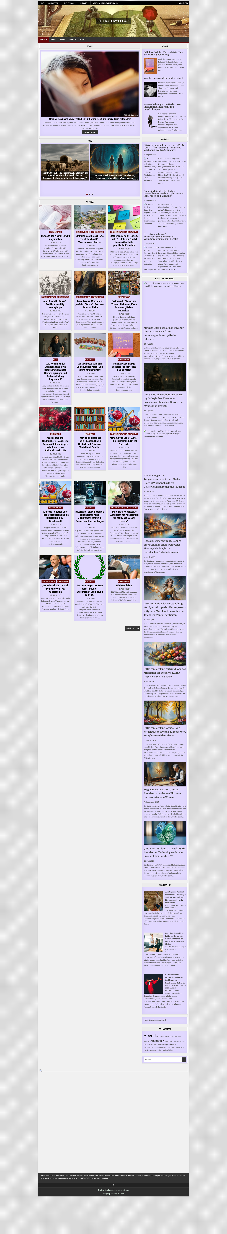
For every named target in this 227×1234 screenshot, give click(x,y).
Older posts (131, 628)
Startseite (43, 39)
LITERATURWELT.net (113, 21)
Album (160, 1050)
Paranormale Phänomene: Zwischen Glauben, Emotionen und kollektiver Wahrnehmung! (114, 176)
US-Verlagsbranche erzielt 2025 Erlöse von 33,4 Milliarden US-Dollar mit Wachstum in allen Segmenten (164, 147)
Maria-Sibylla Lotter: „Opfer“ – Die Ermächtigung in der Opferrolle (124, 441)
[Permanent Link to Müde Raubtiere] (124, 567)
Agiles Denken (164, 1036)
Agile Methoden (159, 1044)
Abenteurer (162, 1047)
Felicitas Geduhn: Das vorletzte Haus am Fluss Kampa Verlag (124, 366)
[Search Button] (113, 1185)
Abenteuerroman (179, 1041)
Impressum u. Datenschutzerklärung (105, 3)
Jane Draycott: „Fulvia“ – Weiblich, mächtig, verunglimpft (55, 304)
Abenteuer (157, 1040)
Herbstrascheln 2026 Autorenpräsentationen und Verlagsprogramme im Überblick (161, 236)
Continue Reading (90, 132)
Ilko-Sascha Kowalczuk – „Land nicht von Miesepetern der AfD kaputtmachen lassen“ (124, 516)
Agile (171, 1036)
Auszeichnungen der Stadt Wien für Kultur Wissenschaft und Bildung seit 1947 (90, 590)
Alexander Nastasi (174, 1047)
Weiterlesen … (176, 359)
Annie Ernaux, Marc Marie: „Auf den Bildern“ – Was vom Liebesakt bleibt (89, 304)
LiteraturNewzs (55, 232)
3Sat (157, 1036)
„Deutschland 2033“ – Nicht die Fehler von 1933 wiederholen (55, 588)
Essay (82, 39)
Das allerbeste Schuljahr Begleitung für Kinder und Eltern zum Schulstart (90, 366)
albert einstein (148, 1044)
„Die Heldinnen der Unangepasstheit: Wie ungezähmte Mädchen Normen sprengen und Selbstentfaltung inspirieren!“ (55, 371)
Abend (150, 1036)
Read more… (177, 130)
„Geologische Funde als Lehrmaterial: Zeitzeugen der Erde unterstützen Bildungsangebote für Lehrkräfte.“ (175, 897)
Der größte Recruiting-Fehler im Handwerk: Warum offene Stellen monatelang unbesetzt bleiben (174, 938)
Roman (62, 39)
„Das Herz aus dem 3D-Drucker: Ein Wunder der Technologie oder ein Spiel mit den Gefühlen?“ (164, 852)
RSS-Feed (171, 905)
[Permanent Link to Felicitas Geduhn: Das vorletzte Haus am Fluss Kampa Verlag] (124, 345)
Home (42, 3)
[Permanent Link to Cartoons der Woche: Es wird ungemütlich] (55, 217)
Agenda (168, 1044)
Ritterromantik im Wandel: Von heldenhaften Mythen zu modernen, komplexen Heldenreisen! (165, 732)
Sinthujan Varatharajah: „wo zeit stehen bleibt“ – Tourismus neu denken (90, 239)
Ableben (170, 1050)
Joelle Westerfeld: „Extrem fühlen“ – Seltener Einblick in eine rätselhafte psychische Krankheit (124, 240)
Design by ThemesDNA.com (113, 1194)
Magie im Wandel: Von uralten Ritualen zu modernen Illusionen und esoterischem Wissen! (163, 793)
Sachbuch (72, 39)
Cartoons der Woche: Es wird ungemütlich (55, 237)
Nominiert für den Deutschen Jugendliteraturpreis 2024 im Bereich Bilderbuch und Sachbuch (164, 193)
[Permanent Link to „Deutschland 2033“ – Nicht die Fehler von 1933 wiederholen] (55, 567)
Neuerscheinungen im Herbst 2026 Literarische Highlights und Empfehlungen (162, 107)
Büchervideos (69, 3)
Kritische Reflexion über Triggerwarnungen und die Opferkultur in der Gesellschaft (55, 516)
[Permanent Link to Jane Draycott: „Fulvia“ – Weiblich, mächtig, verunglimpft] (55, 283)
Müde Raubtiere (124, 585)
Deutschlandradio (83, 232)
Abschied (147, 1041)
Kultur (53, 39)
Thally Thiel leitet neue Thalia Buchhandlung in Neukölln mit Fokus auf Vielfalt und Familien (89, 442)
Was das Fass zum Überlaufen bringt (163, 78)
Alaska (166, 1041)
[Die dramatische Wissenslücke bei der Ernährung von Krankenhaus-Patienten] (153, 993)
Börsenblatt (89, 359)
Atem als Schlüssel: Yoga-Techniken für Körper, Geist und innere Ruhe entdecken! (90, 119)
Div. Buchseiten (53, 3)
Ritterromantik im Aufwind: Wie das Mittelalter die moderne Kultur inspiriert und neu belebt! (165, 673)
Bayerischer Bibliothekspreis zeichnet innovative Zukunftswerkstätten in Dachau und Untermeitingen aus (89, 518)
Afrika (165, 1050)
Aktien (171, 1041)
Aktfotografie (177, 1036)
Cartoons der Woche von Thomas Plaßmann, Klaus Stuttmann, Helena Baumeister (124, 306)
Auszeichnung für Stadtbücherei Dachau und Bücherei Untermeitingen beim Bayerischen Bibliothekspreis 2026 (55, 444)
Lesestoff (83, 3)
